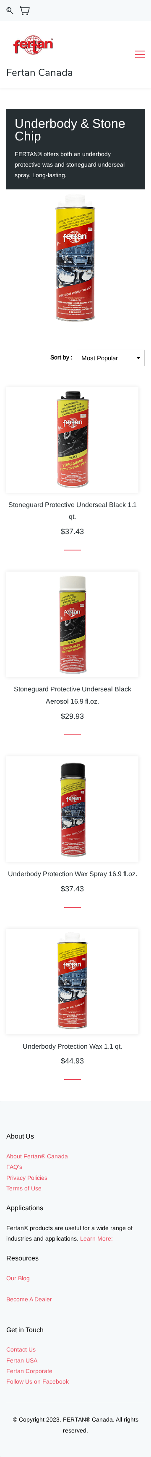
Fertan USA (21, 1360)
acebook (57, 1381)
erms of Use (25, 1188)
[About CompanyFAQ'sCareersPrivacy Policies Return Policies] (48, 1177)
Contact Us (21, 1349)
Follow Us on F (26, 1381)
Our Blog (18, 1278)
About (14, 1156)
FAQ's (14, 1166)
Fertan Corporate (29, 1371)
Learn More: (96, 1238)
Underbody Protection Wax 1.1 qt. (72, 1046)
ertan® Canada (47, 1156)
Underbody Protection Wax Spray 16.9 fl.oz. (72, 873)
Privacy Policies (26, 1177)
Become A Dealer (29, 1299)
